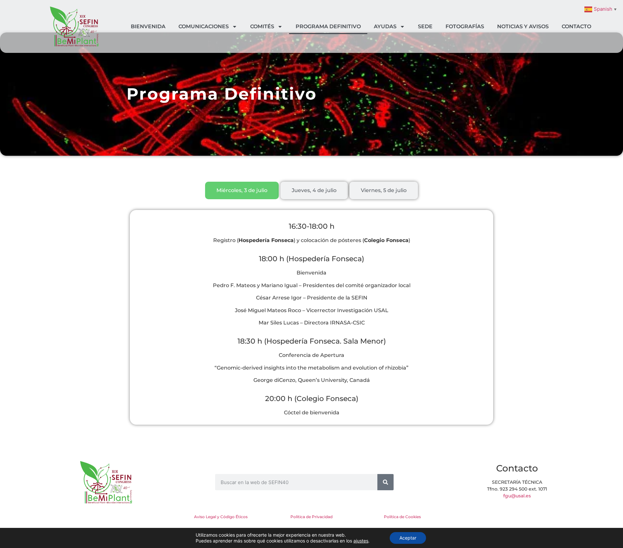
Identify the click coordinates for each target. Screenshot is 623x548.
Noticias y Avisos (523, 26)
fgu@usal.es (517, 496)
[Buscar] (385, 482)
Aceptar (407, 538)
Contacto (576, 26)
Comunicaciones (203, 26)
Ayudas (385, 26)
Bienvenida (148, 26)
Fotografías (465, 26)
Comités (262, 26)
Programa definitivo (328, 26)
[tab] (242, 190)
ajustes (360, 540)
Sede (425, 26)
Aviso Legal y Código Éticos (221, 516)
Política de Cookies (402, 516)
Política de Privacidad (311, 516)
